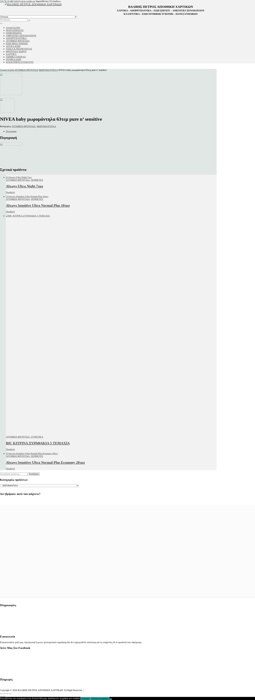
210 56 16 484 (7, 1)
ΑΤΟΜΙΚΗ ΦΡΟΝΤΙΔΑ (26, 70)
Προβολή (10, 192)
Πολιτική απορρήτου (99, 698)
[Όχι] (111, 699)
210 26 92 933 (7, 621)
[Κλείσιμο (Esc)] (10, 693)
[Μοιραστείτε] (7, 693)
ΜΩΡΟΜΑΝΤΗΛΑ (48, 70)
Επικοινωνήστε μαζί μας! (15, 500)
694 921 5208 (6, 626)
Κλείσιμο (85, 698)
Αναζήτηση (34, 474)
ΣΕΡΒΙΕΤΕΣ (37, 180)
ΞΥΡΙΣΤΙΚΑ (37, 437)
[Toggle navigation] (1, 23)
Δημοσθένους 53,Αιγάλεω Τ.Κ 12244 (18, 611)
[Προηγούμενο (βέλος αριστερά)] (1, 696)
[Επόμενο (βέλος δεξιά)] (4, 696)
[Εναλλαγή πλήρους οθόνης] (4, 693)
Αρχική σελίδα (7, 70)
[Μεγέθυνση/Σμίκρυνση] (1, 693)
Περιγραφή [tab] (11, 131)
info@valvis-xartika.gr (24, 1)
